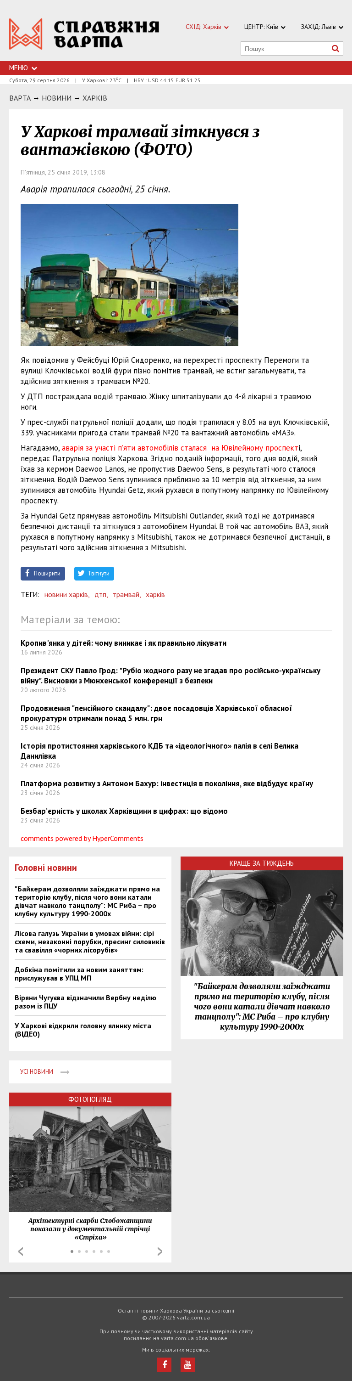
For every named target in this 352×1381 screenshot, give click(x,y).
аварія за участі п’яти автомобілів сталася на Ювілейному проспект (180, 448)
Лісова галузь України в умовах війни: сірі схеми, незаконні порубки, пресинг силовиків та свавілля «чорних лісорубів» (90, 941)
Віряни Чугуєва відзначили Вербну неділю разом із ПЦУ (85, 1001)
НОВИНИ (57, 97)
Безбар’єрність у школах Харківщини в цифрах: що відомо (124, 811)
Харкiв (94, 97)
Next (160, 1251)
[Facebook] (164, 1365)
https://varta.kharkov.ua (84, 35)
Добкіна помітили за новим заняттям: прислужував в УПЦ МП (79, 973)
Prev (20, 1251)
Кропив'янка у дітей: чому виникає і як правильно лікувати (123, 643)
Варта (20, 97)
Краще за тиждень (262, 863)
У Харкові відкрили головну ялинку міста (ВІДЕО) (83, 1029)
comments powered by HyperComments (82, 838)
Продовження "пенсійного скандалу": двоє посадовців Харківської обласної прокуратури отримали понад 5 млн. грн (156, 713)
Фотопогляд (90, 1099)
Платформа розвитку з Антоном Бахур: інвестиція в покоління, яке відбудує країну (167, 783)
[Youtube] (188, 1365)
